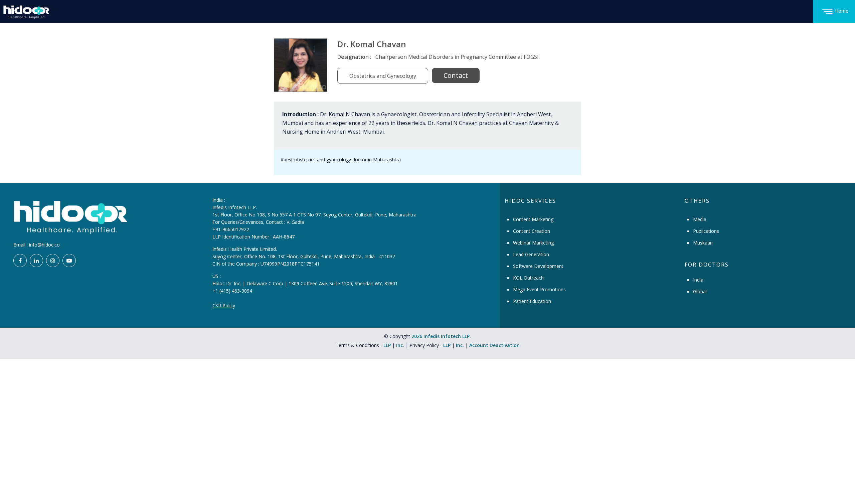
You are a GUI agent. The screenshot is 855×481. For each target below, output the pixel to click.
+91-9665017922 (230, 229)
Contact (456, 75)
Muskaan (703, 242)
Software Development (538, 266)
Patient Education (532, 301)
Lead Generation (531, 254)
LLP (387, 345)
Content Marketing (533, 219)
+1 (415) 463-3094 (232, 291)
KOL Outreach (528, 278)
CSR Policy (223, 305)
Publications (706, 231)
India (698, 280)
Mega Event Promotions (539, 289)
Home (841, 11)
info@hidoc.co (44, 245)
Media (699, 219)
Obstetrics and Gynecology (382, 75)
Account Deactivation (494, 345)
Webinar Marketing (533, 242)
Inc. (400, 345)
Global (700, 291)
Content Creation (531, 231)
